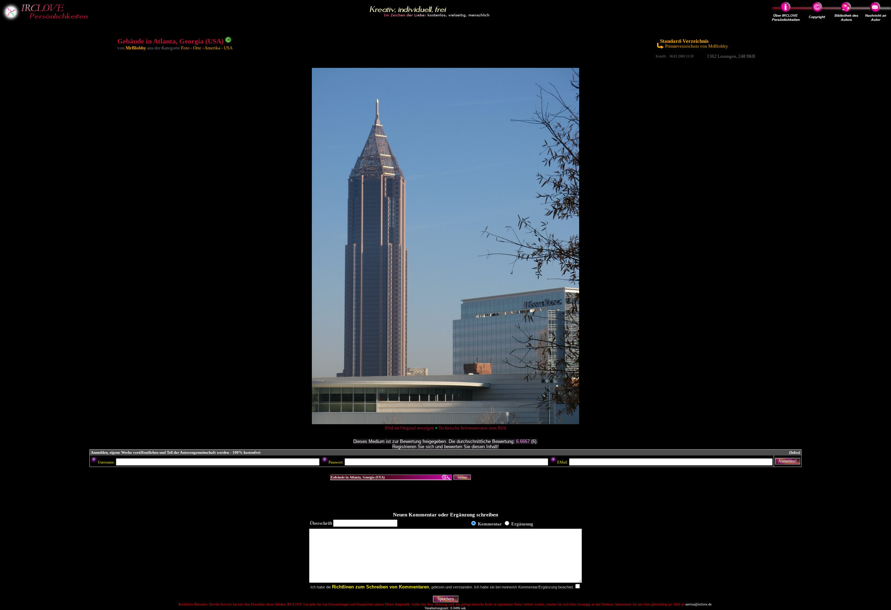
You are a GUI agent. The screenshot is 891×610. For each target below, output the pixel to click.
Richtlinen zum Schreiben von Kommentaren (380, 586)
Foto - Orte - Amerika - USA (206, 47)
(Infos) (794, 452)
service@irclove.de (698, 604)
